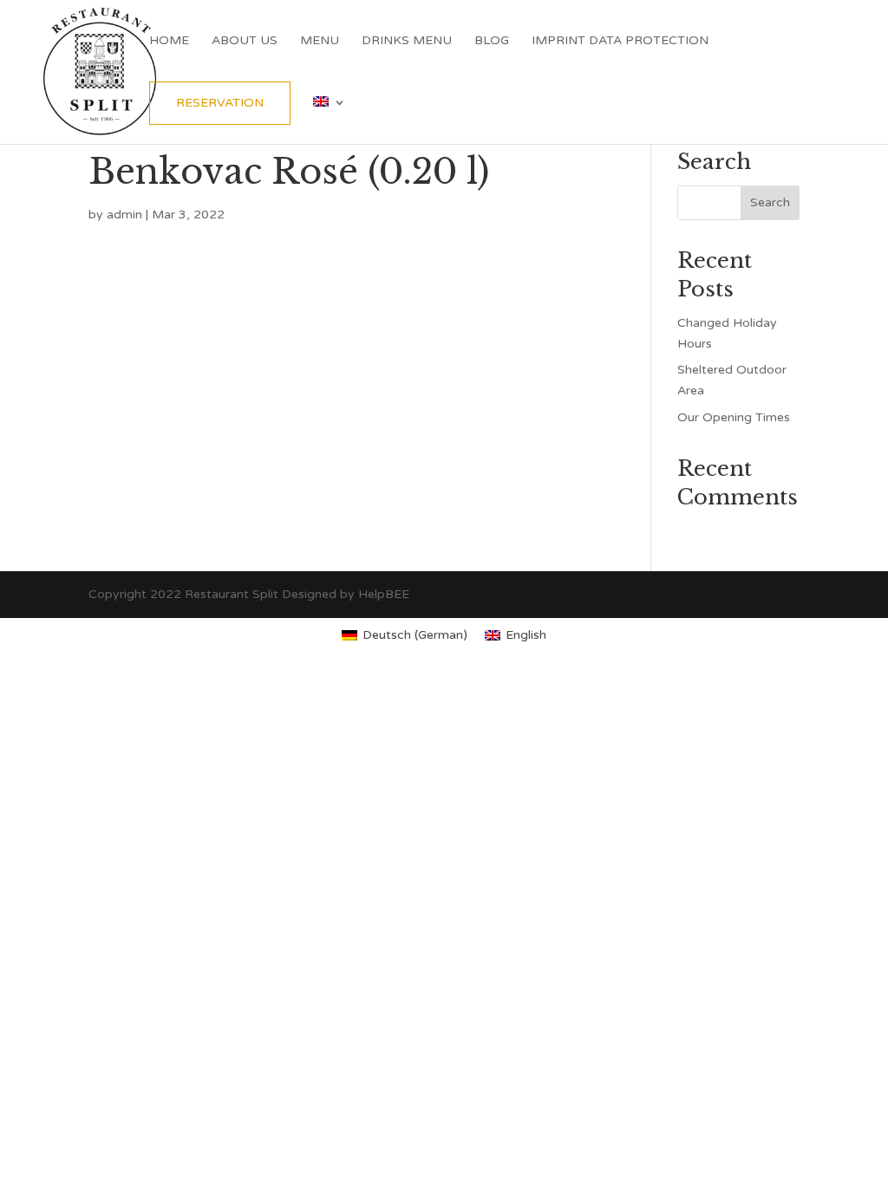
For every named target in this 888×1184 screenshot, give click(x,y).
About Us (245, 41)
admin (124, 214)
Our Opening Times (733, 417)
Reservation (220, 102)
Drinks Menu (407, 41)
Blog (491, 41)
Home (169, 41)
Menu (319, 41)
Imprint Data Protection (620, 41)
